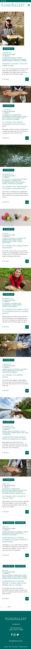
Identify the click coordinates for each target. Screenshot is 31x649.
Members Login (15, 641)
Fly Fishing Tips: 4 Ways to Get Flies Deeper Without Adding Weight (15, 311)
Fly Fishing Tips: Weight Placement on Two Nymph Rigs (13, 124)
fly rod (22, 431)
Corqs (4, 238)
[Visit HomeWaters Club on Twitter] (18, 635)
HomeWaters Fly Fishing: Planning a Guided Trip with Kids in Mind (14, 540)
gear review (6, 432)
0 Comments (6, 56)
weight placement (13, 119)
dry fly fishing (7, 575)
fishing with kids (8, 532)
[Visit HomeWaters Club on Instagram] (14, 635)
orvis (22, 432)
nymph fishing (17, 116)
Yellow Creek (22, 578)
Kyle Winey (12, 54)
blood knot (6, 179)
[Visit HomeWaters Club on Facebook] (11, 635)
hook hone (19, 370)
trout (23, 493)
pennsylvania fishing (19, 59)
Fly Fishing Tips (8, 48)
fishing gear (6, 369)
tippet (18, 493)
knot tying (16, 182)
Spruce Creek (12, 578)
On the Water (20, 522)
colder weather (8, 58)
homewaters (6, 59)
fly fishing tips (15, 115)
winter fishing (7, 60)
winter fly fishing (19, 60)
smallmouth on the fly (14, 492)
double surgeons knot (19, 179)
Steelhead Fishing (8, 493)
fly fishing (18, 58)
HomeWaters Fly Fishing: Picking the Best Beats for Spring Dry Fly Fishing (14, 583)
